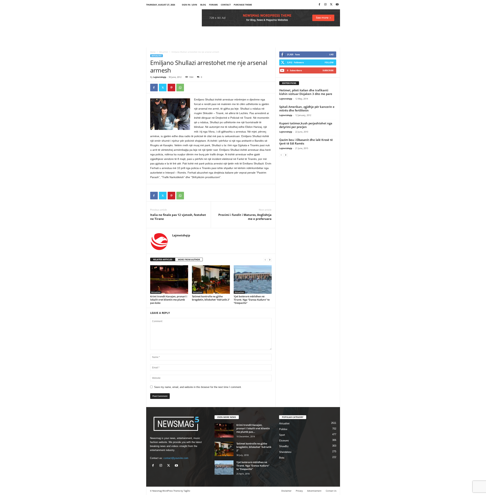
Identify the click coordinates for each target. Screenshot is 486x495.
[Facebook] (319, 4)
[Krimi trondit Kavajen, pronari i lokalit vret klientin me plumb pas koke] (169, 279)
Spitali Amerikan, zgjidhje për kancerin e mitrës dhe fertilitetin (307, 108)
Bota (281, 457)
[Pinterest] (171, 87)
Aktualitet (163, 52)
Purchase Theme (243, 4)
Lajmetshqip (159, 77)
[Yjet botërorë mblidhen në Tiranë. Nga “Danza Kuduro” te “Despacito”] (253, 279)
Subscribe (328, 70)
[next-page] (270, 260)
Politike (283, 429)
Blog (203, 4)
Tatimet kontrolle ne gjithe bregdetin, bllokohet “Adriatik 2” (211, 298)
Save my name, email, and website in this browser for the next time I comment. (198, 387)
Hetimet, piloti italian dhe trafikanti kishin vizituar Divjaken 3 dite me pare (305, 92)
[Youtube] (337, 4)
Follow (329, 62)
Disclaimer (286, 490)
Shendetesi (285, 452)
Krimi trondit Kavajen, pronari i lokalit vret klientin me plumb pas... (253, 428)
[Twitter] (331, 4)
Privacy (299, 490)
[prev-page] (265, 260)
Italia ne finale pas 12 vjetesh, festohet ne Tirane (178, 217)
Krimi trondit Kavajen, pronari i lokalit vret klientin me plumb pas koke (168, 300)
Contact (226, 4)
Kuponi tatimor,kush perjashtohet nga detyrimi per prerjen (305, 125)
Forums (213, 4)
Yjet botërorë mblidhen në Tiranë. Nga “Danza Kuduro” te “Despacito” (252, 300)
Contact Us (331, 490)
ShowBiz (284, 446)
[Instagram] (325, 4)
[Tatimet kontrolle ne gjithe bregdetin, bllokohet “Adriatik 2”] (211, 279)
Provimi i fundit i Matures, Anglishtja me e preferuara (244, 217)
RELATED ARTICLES (162, 259)
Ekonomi (284, 440)
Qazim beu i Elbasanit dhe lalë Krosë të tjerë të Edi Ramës (306, 141)
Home (152, 52)
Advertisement (314, 490)
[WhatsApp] (180, 87)
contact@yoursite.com (175, 458)
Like (331, 54)
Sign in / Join (189, 4)
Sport (282, 434)
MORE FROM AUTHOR (189, 259)
